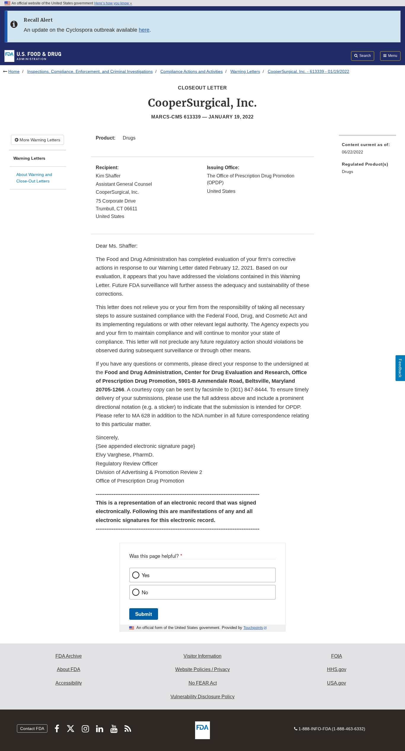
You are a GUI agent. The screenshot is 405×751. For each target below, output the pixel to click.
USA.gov (336, 683)
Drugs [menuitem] (347, 171)
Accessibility (68, 683)
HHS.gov (336, 669)
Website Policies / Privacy (202, 669)
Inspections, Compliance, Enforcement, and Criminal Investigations (90, 71)
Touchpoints (253, 628)
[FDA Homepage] (32, 55)
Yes (145, 575)
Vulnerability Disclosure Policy (202, 696)
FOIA (336, 656)
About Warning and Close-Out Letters (34, 178)
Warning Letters (245, 71)
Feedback (400, 368)
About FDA (68, 669)
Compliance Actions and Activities (191, 71)
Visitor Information (202, 656)
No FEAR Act (203, 683)
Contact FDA (32, 728)
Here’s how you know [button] (112, 3)
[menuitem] (367, 150)
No (145, 592)
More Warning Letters (39, 139)
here (144, 30)
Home (14, 71)
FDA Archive (68, 656)
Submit (143, 613)
